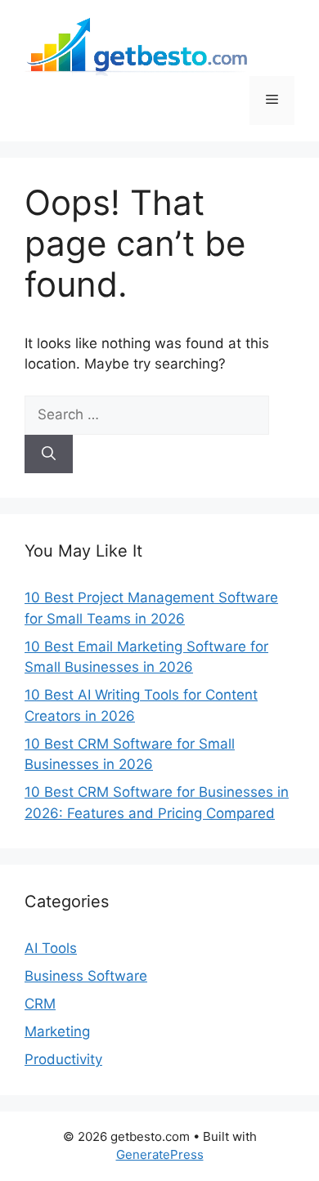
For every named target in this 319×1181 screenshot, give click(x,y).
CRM (40, 1003)
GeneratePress (160, 1154)
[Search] (49, 454)
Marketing (57, 1031)
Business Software (86, 976)
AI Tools (51, 948)
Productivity (63, 1059)
